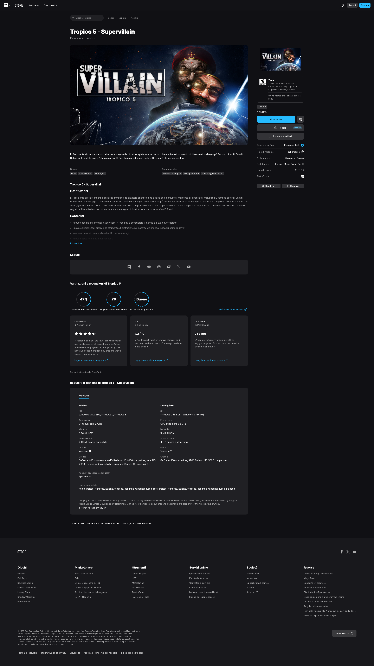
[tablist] (159, 396)
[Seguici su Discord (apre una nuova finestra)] (129, 267)
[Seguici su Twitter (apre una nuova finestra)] (179, 267)
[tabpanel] (159, 432)
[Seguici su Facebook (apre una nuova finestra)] (139, 267)
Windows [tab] (84, 395)
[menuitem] (111, 18)
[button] (159, 243)
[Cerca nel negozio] (73, 18)
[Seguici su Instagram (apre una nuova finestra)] (159, 267)
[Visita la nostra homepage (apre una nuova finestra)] (149, 267)
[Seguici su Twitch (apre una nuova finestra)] (169, 267)
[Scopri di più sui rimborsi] (302, 152)
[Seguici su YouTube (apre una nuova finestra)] (189, 267)
